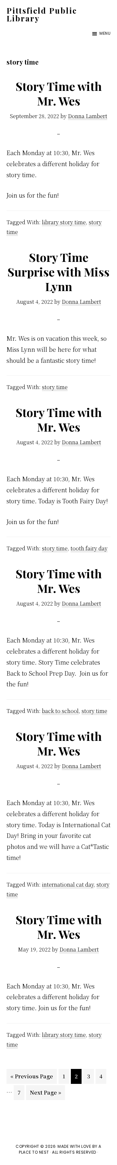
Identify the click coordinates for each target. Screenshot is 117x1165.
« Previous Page (31, 1078)
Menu (104, 33)
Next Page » (45, 1094)
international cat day (68, 884)
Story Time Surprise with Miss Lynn (58, 271)
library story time (64, 222)
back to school (60, 711)
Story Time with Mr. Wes (59, 93)
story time (55, 387)
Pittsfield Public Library (41, 14)
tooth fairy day (89, 548)
